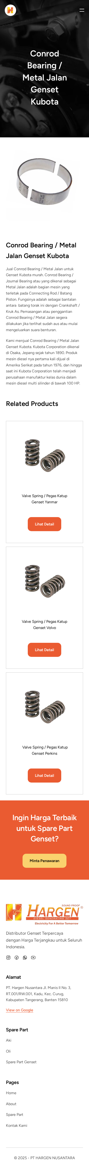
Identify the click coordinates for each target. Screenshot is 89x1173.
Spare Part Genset (21, 1062)
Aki (8, 1040)
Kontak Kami (16, 1125)
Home (11, 1093)
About (11, 1104)
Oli (8, 1051)
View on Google (19, 1010)
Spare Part (14, 1114)
